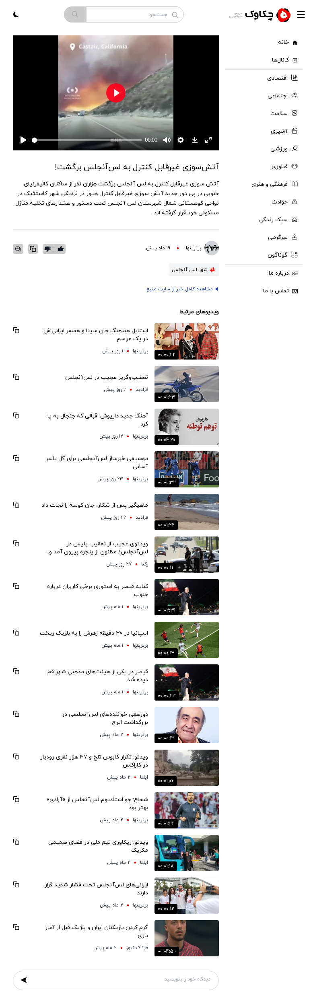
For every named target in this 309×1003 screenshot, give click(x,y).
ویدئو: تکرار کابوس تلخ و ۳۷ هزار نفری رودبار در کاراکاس (94, 761)
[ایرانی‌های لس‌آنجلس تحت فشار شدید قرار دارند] (186, 896)
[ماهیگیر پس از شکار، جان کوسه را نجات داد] (186, 512)
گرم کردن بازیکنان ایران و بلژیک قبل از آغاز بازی (96, 931)
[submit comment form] (24, 980)
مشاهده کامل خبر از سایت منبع (179, 289)
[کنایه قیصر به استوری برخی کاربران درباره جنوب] (186, 597)
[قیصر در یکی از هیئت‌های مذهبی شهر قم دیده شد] (186, 682)
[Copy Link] (33, 249)
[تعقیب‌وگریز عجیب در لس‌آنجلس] (186, 384)
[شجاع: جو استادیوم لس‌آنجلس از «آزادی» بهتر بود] (186, 810)
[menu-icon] (301, 14)
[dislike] (49, 249)
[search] (75, 14)
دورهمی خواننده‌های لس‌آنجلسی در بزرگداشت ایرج (105, 718)
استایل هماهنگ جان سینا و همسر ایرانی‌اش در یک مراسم (95, 335)
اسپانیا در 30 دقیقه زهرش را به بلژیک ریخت (94, 633)
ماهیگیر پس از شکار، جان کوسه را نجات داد (94, 505)
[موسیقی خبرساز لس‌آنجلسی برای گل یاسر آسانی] (186, 469)
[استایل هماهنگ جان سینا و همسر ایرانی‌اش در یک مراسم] (186, 341)
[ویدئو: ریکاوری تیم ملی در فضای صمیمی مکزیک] (186, 853)
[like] (61, 249)
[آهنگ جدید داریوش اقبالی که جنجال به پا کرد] (186, 427)
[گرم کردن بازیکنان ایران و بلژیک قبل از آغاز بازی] (186, 938)
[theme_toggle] (16, 14)
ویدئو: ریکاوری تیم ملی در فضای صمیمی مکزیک (98, 846)
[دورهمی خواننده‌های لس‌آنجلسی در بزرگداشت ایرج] (186, 725)
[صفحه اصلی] (261, 14)
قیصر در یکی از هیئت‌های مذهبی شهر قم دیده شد (97, 676)
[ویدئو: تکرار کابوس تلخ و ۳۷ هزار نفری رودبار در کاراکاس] (186, 768)
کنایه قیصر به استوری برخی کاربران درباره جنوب (97, 590)
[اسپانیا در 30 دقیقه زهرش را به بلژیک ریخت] (186, 640)
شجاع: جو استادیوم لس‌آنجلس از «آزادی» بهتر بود (97, 804)
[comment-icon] (18, 249)
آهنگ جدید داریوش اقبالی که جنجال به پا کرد (97, 420)
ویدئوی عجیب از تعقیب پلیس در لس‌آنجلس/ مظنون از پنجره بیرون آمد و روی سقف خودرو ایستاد (98, 548)
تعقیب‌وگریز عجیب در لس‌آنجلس (106, 377)
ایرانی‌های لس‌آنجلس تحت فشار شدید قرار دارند (96, 889)
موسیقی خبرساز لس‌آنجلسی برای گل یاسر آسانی (96, 463)
